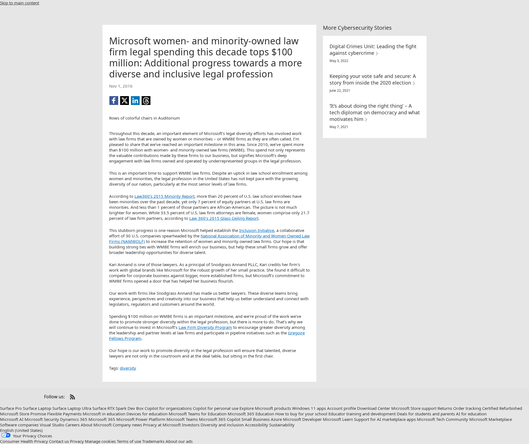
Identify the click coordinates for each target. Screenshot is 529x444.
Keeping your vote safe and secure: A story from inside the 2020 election (373, 79)
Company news (127, 424)
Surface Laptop (37, 408)
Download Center (373, 408)
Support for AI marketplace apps (385, 419)
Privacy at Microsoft (162, 424)
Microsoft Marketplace (490, 419)
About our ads (179, 441)
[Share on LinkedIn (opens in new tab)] (135, 100)
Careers (72, 424)
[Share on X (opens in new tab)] (124, 100)
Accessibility (256, 424)
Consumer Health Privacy (24, 441)
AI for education (471, 413)
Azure (276, 419)
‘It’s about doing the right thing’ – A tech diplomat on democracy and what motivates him (375, 112)
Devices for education (147, 413)
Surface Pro (11, 408)
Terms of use (129, 441)
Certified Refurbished (502, 408)
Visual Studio (52, 424)
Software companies (19, 424)
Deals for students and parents (426, 413)
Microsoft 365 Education (251, 413)
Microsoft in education (104, 413)
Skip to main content (19, 3)
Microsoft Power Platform (140, 419)
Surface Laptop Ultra (71, 408)
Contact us (59, 441)
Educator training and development (362, 413)
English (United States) (21, 430)
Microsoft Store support (413, 408)
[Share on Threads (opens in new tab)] (146, 100)
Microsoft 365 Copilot (219, 419)
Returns (445, 408)
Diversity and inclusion (222, 424)
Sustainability (282, 424)
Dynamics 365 (73, 419)
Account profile (341, 408)
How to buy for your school (301, 413)
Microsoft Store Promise (23, 413)
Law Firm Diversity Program (205, 327)
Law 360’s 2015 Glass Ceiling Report (223, 218)
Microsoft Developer (302, 419)
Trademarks (153, 441)
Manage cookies (100, 441)
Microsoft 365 (101, 419)
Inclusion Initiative (256, 230)
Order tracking (467, 408)
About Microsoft (96, 424)
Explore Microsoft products (265, 408)
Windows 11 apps (309, 408)
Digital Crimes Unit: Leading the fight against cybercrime (373, 49)
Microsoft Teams (182, 419)
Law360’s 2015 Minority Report (164, 196)
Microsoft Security (42, 419)
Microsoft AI (11, 419)
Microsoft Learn (338, 419)
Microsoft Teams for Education (197, 413)
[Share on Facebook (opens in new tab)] (113, 100)
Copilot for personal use (215, 408)
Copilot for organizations (168, 408)
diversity (128, 368)
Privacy (77, 441)
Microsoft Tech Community (442, 419)
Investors (190, 424)
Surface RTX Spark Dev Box (118, 408)
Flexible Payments (64, 413)
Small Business (255, 419)
